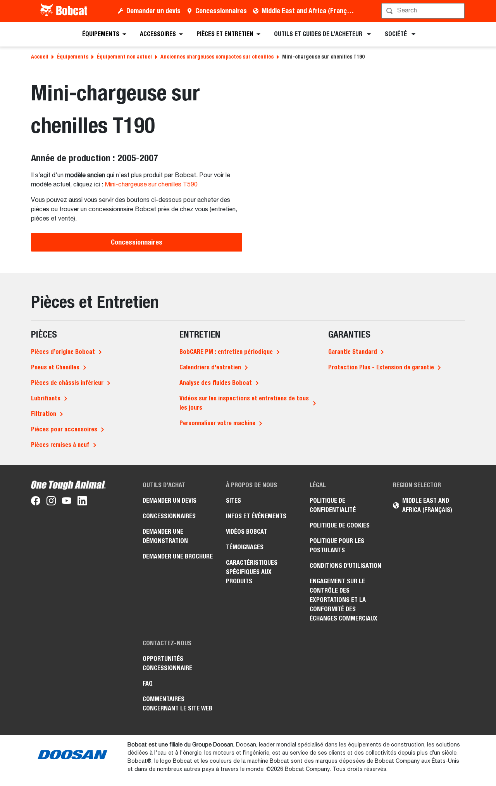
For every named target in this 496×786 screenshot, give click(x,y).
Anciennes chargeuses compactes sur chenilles (217, 56)
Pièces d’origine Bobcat (63, 351)
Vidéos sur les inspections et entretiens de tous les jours (244, 403)
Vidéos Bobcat (246, 531)
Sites (233, 500)
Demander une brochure (178, 556)
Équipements (72, 56)
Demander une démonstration (165, 536)
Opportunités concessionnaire (167, 663)
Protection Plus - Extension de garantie (381, 367)
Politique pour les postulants (337, 545)
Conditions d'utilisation (345, 565)
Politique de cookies (340, 525)
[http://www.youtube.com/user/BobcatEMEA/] (66, 502)
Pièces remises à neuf (60, 444)
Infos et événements (256, 516)
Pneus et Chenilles (55, 367)
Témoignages (245, 547)
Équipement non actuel (124, 56)
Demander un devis (153, 11)
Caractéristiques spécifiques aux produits (251, 572)
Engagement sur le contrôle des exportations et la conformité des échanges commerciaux (343, 599)
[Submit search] (458, 11)
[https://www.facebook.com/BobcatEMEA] (35, 502)
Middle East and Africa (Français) (309, 11)
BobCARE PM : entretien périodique (226, 351)
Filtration (43, 413)
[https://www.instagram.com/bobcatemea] (51, 502)
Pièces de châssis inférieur (67, 382)
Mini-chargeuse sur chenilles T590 (151, 185)
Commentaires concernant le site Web (177, 703)
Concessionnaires (221, 11)
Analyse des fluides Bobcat (215, 382)
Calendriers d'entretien (210, 367)
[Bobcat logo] (64, 11)
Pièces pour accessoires (64, 429)
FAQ (148, 683)
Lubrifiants (45, 398)
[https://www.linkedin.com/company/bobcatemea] (82, 502)
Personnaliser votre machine (217, 423)
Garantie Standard (352, 351)
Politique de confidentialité (333, 505)
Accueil (39, 56)
